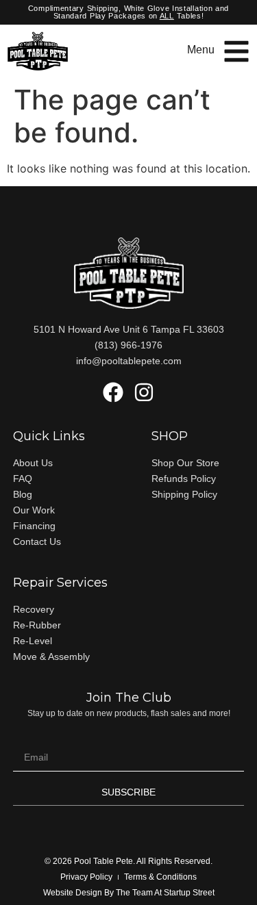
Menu (201, 49)
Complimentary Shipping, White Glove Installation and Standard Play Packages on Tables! (128, 12)
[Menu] (236, 51)
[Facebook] (113, 392)
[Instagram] (144, 392)
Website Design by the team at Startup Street (129, 892)
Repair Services (60, 582)
